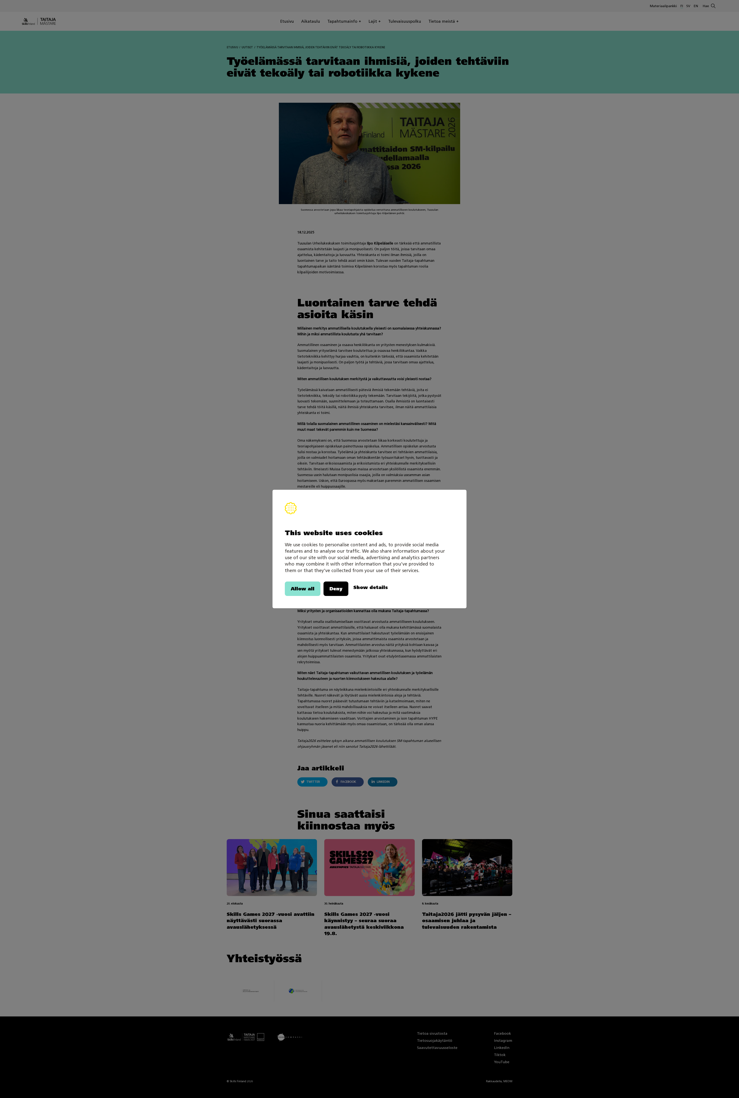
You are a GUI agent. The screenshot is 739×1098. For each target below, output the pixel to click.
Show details (370, 587)
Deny (335, 589)
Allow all (302, 589)
